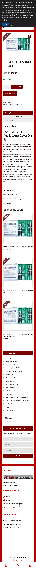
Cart (28, 564)
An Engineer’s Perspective (13, 365)
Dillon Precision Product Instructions (17, 400)
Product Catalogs (11, 404)
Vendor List (9, 374)
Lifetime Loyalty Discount (13, 371)
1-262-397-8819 (11, 497)
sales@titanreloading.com (14, 504)
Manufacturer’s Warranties (14, 378)
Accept (5, 24)
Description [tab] (9, 113)
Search (18, 565)
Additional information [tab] (13, 116)
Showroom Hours (11, 361)
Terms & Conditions (11, 384)
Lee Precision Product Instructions (16, 397)
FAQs (7, 407)
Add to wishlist (10, 93)
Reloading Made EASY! (12, 368)
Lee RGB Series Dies (16, 104)
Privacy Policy (9, 381)
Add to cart (17, 86)
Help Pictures (9, 394)
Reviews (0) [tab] (9, 120)
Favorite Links (9, 387)
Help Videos (9, 391)
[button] (29, 36)
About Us (8, 358)
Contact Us (9, 410)
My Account (6, 565)
